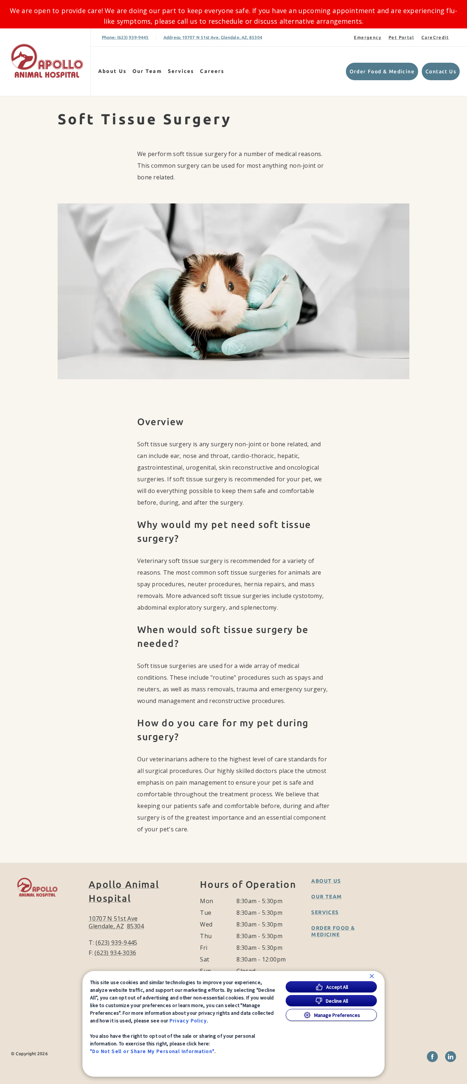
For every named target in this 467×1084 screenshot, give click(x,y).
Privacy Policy (188, 1020)
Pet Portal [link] (401, 37)
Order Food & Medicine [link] (382, 71)
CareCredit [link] (435, 37)
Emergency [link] (367, 37)
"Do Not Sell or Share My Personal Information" (152, 1051)
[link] (47, 60)
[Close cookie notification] (372, 976)
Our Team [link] (147, 71)
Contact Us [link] (440, 71)
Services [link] (181, 71)
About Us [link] (112, 71)
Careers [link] (212, 71)
